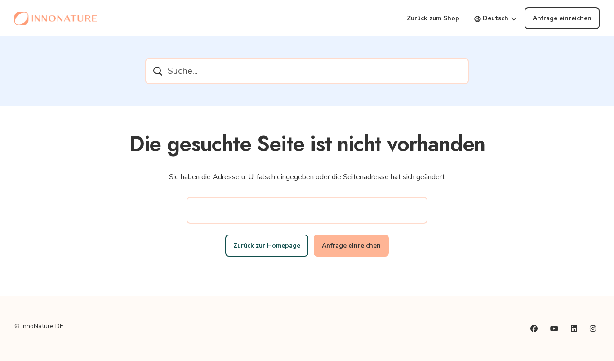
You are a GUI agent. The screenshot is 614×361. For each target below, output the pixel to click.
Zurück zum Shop (433, 18)
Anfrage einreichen (562, 18)
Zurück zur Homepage (266, 245)
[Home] (55, 18)
